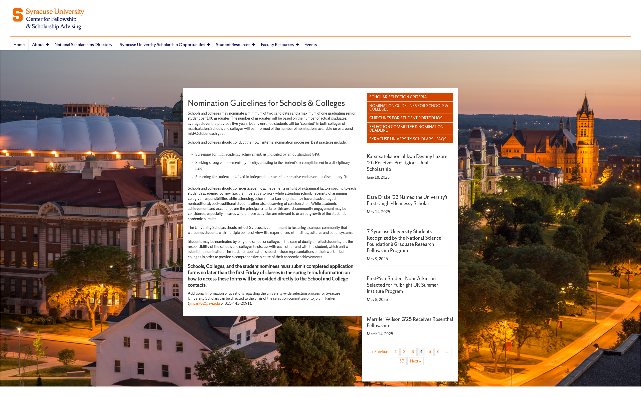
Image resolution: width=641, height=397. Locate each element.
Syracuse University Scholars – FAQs (407, 139)
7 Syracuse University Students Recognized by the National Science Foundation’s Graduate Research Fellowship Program (404, 241)
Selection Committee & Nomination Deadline (406, 128)
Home (19, 44)
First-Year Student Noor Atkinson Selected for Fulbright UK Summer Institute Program (402, 284)
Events (310, 44)
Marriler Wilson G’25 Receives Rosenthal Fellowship (410, 322)
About (38, 44)
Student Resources (233, 44)
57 (401, 361)
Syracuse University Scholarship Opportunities (162, 44)
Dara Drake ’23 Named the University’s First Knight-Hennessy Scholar (407, 200)
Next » (415, 361)
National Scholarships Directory (83, 44)
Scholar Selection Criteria (398, 97)
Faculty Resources (277, 44)
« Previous (380, 351)
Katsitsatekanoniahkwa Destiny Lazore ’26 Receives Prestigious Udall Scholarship (407, 162)
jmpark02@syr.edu (204, 303)
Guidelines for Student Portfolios (405, 118)
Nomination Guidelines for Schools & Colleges (408, 107)
